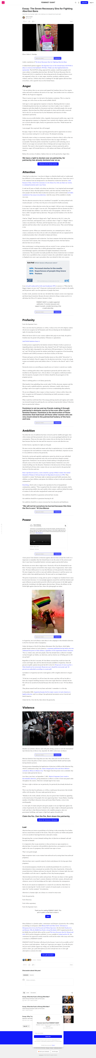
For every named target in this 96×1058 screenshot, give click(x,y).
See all (25, 1026)
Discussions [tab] (33, 992)
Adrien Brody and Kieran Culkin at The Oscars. (33, 998)
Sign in (91, 2)
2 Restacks (39, 960)
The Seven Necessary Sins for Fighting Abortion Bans (51, 62)
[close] (61, 1017)
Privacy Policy (58, 1041)
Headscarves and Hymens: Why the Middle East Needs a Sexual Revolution (47, 929)
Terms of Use (54, 1039)
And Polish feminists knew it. (31, 341)
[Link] (20, 86)
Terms (51, 1048)
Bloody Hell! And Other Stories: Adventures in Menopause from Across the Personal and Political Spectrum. (44, 927)
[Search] (75, 2)
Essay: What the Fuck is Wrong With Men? (36, 997)
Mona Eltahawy (29, 16)
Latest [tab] (27, 992)
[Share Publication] (78, 2)
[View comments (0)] (29, 21)
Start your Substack (44, 1051)
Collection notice (58, 1048)
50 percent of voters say (62, 665)
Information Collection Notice (47, 1041)
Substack (41, 1055)
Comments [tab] (25, 975)
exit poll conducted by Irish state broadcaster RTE (41, 286)
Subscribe (84, 2)
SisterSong (25, 485)
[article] (48, 999)
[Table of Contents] (2, 529)
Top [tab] (24, 992)
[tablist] (28, 975)
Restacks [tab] (32, 975)
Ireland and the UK (63, 934)
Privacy (47, 1048)
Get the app (55, 1051)
